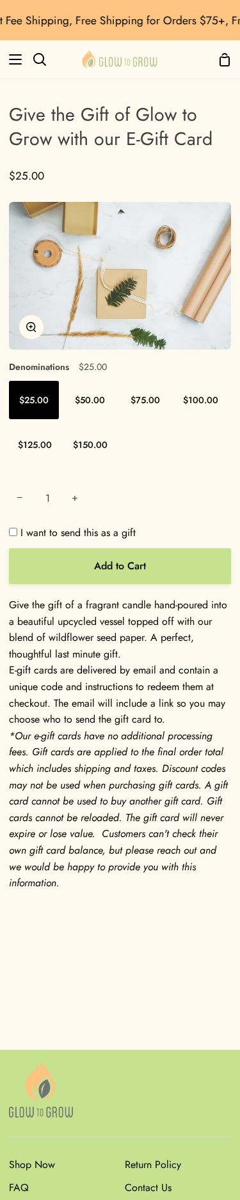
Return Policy (153, 1164)
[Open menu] (11, 59)
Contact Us (148, 1187)
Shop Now (32, 1164)
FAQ (19, 1187)
